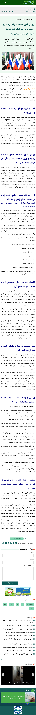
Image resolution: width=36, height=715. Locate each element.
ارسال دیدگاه (10, 583)
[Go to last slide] (33, 674)
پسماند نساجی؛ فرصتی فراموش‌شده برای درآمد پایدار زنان (19, 632)
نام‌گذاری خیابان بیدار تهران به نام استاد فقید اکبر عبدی (20, 651)
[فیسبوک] (11, 543)
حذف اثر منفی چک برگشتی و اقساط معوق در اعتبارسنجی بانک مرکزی (13, 697)
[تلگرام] (16, 543)
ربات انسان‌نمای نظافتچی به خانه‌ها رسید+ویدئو (21, 683)
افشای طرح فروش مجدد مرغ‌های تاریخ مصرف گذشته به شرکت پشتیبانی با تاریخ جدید (18, 640)
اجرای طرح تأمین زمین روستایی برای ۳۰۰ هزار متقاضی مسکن (18, 647)
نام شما (32, 553)
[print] (3, 543)
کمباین (11, 604)
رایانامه (32, 559)
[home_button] (34, 9)
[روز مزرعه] (18, 592)
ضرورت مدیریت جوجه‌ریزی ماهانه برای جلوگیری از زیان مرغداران (18, 629)
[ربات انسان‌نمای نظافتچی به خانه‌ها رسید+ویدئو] (18, 675)
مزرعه (31, 609)
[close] (32, 690)
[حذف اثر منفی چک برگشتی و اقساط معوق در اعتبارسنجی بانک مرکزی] (30, 697)
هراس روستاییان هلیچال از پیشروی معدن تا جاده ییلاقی (19, 626)
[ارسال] (6, 543)
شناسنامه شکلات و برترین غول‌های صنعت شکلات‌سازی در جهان (18, 636)
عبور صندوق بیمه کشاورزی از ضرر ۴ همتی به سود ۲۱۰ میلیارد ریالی (18, 655)
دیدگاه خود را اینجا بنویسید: (26, 566)
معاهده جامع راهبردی (17, 538)
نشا (22, 604)
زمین (5, 604)
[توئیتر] (14, 543)
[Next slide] (3, 674)
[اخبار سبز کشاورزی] (29, 2)
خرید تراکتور (30, 604)
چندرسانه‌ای (29, 664)
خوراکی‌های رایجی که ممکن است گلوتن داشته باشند (20, 644)
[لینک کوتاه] (9, 543)
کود (17, 604)
